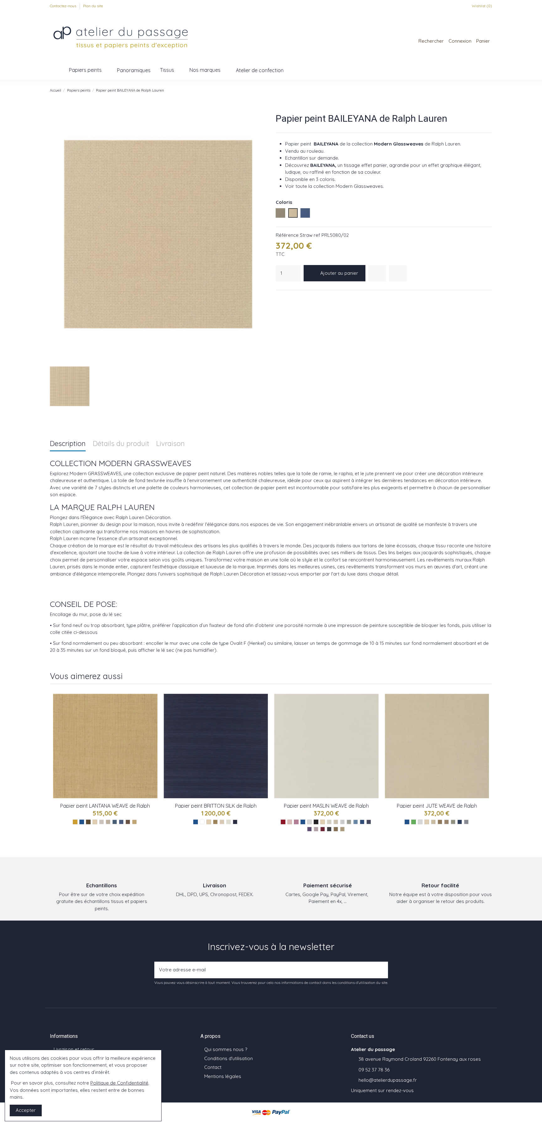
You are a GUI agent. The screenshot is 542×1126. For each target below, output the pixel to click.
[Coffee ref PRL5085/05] (127, 822)
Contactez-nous (63, 5)
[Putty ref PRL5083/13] (342, 829)
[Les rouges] (283, 822)
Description (68, 444)
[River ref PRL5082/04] (453, 822)
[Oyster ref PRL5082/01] (433, 822)
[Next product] (489, 90)
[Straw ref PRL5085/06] (134, 822)
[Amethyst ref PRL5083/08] (309, 829)
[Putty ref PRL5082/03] (446, 822)
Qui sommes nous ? (225, 1049)
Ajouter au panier (339, 273)
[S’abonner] (381, 970)
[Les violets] (296, 822)
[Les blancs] (202, 822)
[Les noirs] (316, 822)
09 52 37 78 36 (374, 1070)
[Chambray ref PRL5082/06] (466, 822)
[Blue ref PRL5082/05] (459, 822)
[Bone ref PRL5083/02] (335, 822)
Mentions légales (222, 1076)
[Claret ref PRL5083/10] (322, 829)
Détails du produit (121, 444)
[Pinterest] (295, 298)
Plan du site (93, 5)
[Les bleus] (81, 822)
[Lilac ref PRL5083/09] (316, 829)
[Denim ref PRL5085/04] (121, 822)
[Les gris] (309, 822)
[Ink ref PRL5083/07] (368, 822)
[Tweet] (287, 298)
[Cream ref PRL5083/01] (329, 822)
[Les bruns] (88, 822)
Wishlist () (481, 5)
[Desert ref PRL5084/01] (215, 822)
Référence (287, 235)
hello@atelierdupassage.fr (388, 1080)
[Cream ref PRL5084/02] (222, 822)
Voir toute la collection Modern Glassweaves (334, 186)
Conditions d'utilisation (228, 1058)
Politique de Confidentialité (119, 1083)
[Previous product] (482, 90)
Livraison (170, 444)
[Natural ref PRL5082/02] (440, 822)
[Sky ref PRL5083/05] (355, 822)
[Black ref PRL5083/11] (329, 829)
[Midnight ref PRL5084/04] (235, 822)
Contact (212, 1067)
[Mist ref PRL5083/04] (349, 822)
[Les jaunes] (75, 822)
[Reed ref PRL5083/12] (335, 829)
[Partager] (279, 298)
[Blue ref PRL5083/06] (362, 822)
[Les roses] (289, 822)
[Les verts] (413, 822)
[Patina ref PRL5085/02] (108, 822)
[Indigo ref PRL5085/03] (114, 822)
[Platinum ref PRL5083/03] (342, 822)
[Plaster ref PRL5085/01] (101, 822)
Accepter (26, 1110)
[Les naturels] (95, 822)
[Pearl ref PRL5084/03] (228, 822)
